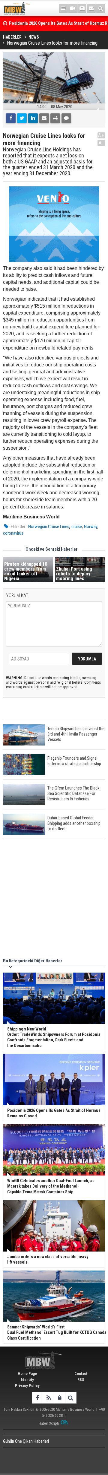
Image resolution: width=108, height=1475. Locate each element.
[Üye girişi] (59, 1398)
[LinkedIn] (33, 118)
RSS (80, 1379)
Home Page (27, 1373)
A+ (101, 135)
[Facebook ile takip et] (37, 1398)
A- (101, 143)
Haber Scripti (49, 1423)
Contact (80, 1373)
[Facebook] (11, 118)
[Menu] (63, 8)
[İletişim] (91, 8)
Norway (91, 526)
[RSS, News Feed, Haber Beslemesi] (48, 1398)
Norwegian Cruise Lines (48, 526)
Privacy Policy (27, 1385)
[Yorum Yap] (66, 118)
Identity (27, 1379)
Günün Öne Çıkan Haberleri (26, 1441)
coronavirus (13, 533)
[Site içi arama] (100, 8)
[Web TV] (72, 8)
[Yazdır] (55, 118)
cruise (76, 526)
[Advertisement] (54, 899)
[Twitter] (22, 118)
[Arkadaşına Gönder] (44, 118)
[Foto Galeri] (81, 8)
